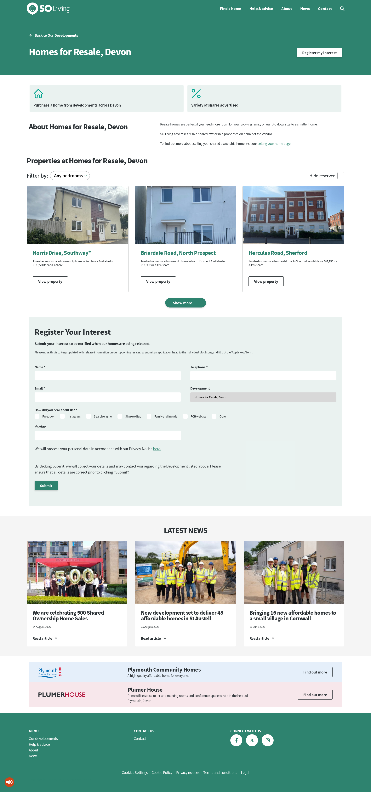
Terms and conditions (220, 772)
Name (40, 367)
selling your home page (274, 143)
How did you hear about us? (56, 410)
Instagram (74, 416)
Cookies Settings (135, 772)
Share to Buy (133, 416)
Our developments (43, 738)
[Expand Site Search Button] (339, 9)
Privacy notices (187, 772)
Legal (245, 772)
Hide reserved (322, 176)
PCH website (198, 416)
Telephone (199, 367)
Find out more (315, 672)
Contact (325, 8)
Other (223, 416)
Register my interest (319, 52)
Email (40, 388)
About (286, 8)
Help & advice (261, 8)
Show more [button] (182, 302)
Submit (46, 485)
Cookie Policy (161, 772)
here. (157, 448)
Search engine (103, 416)
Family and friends (165, 416)
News (305, 8)
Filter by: (37, 176)
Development (200, 388)
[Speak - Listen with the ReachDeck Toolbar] (9, 782)
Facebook (48, 416)
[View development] (77, 239)
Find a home (230, 8)
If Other (40, 426)
